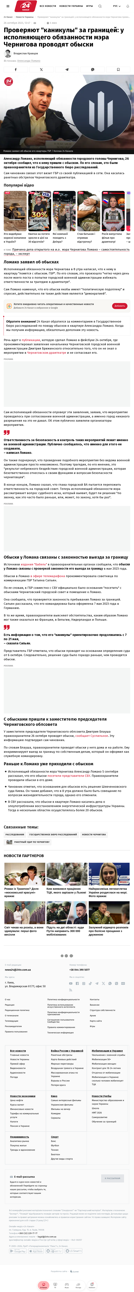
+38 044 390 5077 (79, 969)
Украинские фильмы (62, 1104)
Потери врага (58, 1085)
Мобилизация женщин (104, 1063)
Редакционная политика (17, 1010)
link (71, 983)
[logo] (25, 6)
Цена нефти (16, 1100)
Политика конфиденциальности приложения (63, 1013)
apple (36, 1251)
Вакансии (94, 1005)
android (18, 1251)
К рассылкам (112, 1178)
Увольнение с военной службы (108, 1055)
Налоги (14, 1121)
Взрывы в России (60, 1080)
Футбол (55, 1145)
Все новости (48, 6)
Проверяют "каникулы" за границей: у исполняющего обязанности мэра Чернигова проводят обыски (83, 17)
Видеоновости (18, 1068)
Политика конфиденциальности (63, 1000)
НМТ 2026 (97, 1112)
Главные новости (19, 1055)
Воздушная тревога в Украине (67, 1068)
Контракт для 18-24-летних (106, 1068)
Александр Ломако (28, 60)
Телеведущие (11, 1021)
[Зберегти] (118, 69)
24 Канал (8, 17)
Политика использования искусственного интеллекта (61, 1006)
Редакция (9, 1005)
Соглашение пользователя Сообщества (60, 1021)
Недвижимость (19, 1136)
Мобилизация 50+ (101, 1059)
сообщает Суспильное (91, 736)
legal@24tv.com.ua (47, 1236)
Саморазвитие (99, 1117)
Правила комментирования (61, 1027)
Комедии (55, 1113)
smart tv (54, 1251)
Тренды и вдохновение (22, 1150)
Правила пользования (16, 1032)
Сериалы (55, 1118)
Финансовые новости (21, 1109)
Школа (95, 1108)
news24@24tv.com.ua (18, 969)
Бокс (53, 1141)
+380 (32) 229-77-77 (27, 1233)
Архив (93, 1016)
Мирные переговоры (62, 1063)
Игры (89, 6)
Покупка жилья (18, 1145)
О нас (7, 1000)
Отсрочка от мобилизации (106, 1072)
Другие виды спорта (62, 1158)
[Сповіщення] (128, 6)
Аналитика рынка (19, 1141)
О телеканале (11, 1016)
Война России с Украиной (67, 1050)
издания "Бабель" (34, 564)
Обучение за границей (104, 1121)
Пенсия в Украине (20, 1126)
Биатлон (55, 1154)
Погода (14, 1077)
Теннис (55, 1150)
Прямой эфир (17, 1063)
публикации (31, 340)
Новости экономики (22, 1096)
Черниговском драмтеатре (46, 353)
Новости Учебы (101, 1096)
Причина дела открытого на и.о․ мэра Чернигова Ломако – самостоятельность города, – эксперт (67, 252)
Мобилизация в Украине (107, 1050)
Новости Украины (71, 6)
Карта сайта (96, 1021)
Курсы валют (17, 1104)
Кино (54, 1096)
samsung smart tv (73, 1251)
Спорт (55, 1136)
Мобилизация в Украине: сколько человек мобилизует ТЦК (107, 1081)
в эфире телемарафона (47, 576)
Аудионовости (17, 1072)
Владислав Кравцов (26, 53)
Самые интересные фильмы (66, 1100)
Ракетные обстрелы (61, 1055)
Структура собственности (102, 1010)
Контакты (94, 1000)
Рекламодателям (13, 1026)
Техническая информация (60, 1033)
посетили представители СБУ (69, 776)
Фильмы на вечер (60, 1109)
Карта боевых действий (63, 1059)
